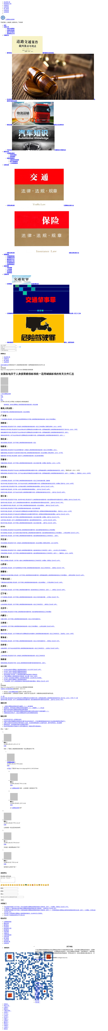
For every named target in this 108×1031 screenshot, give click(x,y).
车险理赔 (9, 267)
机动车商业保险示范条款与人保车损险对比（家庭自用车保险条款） (23, 726)
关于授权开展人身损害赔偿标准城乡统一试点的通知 (15, 412)
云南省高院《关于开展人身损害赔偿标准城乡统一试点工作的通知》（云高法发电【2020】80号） (28, 626)
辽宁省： (6, 1014)
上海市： (6, 1027)
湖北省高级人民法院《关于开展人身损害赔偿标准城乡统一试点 (18, 442)
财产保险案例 (14, 161)
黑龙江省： (7, 1005)
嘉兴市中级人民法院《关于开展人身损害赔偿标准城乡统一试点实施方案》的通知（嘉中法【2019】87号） (30, 517)
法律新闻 (6, 12)
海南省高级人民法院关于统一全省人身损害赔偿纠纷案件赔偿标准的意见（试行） (23, 663)
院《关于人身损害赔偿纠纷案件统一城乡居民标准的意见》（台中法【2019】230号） (33, 520)
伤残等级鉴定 (11, 264)
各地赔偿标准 (11, 262)
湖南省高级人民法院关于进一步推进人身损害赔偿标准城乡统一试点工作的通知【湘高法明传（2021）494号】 (31, 426)
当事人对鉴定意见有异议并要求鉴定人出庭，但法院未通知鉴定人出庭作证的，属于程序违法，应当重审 (33, 723)
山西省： (6, 1007)
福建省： (37, 992)
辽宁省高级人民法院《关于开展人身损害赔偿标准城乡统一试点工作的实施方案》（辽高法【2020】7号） (30, 597)
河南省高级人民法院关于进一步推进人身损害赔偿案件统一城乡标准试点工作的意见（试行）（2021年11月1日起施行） (34, 550)
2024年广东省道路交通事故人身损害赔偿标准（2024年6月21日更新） (23, 678)
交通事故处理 (11, 257)
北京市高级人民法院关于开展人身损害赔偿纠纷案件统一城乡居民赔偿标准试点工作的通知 (26, 611)
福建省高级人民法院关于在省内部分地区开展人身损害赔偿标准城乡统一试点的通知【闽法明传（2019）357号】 (32, 452)
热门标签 (6, 8)
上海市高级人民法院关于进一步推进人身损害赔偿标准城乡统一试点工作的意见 (23, 655)
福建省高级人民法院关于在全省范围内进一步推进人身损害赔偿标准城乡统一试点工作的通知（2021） (29, 450)
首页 (2, 365)
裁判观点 (6, 925)
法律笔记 (6, 5)
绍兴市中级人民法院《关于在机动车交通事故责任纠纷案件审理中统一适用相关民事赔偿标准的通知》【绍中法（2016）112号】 (36, 511)
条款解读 (9, 272)
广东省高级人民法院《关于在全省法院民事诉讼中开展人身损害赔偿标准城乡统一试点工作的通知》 (28, 419)
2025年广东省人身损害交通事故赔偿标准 (15, 671)
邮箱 (2, 891)
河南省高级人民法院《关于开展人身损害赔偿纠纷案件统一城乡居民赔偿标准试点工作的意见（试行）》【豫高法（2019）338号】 (37, 553)
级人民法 (6, 520)
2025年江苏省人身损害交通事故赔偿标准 (15, 673)
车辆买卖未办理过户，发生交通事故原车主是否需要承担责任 (21, 712)
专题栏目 (6, 358)
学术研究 (6, 926)
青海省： (6, 1024)
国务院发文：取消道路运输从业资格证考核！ (16, 724)
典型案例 (12, 156)
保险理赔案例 (11, 158)
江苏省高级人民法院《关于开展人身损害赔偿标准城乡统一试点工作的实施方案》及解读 (25, 480)
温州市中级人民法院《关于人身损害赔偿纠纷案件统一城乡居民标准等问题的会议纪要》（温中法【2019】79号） (32, 502)
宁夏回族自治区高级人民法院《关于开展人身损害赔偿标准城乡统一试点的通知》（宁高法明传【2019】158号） (32, 582)
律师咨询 (37, 983)
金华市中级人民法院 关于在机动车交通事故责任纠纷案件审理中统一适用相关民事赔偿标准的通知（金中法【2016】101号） (35, 514)
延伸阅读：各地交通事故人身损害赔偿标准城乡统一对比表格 (21, 404)
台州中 (2, 520)
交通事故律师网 (9, 19)
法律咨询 (6, 10)
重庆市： (6, 1022)
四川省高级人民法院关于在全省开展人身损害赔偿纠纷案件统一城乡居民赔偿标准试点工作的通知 (28, 530)
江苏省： (37, 997)
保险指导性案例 (14, 160)
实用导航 (6, 7)
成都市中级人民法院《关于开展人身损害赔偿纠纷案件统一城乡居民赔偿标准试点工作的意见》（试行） (30, 535)
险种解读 (6, 930)
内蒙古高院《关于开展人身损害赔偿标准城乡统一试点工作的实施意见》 (21, 619)
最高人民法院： (39, 985)
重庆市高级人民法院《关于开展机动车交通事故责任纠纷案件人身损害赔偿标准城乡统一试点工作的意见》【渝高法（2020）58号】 (37, 633)
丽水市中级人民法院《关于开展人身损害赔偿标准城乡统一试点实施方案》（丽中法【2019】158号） (29, 523)
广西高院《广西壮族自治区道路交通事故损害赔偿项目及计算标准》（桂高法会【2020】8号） (30, 908)
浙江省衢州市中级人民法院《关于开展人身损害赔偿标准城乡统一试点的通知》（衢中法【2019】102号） (30, 505)
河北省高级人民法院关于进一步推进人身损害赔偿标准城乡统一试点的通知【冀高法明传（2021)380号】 (30, 543)
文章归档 (6, 940)
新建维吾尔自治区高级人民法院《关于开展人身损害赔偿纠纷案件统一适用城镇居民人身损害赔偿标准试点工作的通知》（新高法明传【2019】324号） (43, 575)
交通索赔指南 (11, 256)
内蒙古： (6, 1019)
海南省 (6, 1029)
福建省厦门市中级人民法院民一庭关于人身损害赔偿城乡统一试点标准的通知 (22, 455)
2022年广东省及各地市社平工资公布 (14, 915)
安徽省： (37, 994)
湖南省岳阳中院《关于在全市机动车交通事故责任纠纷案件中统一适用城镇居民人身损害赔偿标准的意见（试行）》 (33, 435)
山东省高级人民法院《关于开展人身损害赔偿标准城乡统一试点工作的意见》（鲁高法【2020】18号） (29, 604)
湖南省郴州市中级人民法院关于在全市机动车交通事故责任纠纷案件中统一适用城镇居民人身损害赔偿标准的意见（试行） (35, 432)
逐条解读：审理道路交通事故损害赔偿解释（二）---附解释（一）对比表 (24, 708)
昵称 (2, 888)
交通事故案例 (11, 153)
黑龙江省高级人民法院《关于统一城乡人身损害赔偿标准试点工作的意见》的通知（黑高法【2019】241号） (31, 560)
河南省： (6, 1004)
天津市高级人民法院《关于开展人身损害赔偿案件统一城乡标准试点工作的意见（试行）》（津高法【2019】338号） (33, 589)
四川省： (37, 1000)
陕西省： (37, 995)
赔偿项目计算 (7, 3)
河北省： (37, 1002)
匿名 (9, 768)
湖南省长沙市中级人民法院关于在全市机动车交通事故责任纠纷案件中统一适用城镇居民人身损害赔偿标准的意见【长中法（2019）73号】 (39, 429)
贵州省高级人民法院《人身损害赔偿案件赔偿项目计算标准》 (21, 674)
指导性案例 (13, 155)
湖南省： (37, 989)
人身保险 (9, 269)
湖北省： (37, 990)
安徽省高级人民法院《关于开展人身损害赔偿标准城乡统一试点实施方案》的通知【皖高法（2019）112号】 (31, 463)
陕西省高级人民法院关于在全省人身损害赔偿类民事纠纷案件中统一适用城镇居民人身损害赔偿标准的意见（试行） (33, 470)
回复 (5, 746)
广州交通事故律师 (13, 691)
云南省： (6, 1020)
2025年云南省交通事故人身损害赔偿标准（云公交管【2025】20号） (23, 669)
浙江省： (37, 999)
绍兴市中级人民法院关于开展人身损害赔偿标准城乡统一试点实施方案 (20, 508)
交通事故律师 (11, 762)
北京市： (6, 1017)
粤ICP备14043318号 (40, 959)
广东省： (37, 987)
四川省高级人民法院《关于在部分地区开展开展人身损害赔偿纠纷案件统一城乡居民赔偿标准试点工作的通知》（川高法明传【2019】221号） (40, 532)
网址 (2, 894)
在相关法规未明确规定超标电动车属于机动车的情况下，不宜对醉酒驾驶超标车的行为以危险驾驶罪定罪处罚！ (35, 721)
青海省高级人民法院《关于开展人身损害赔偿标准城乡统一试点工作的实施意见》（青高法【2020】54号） (30, 641)
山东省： (6, 1015)
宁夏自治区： (7, 1010)
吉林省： (6, 1025)
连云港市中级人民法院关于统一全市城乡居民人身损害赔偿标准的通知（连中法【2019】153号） (27, 486)
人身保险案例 (14, 163)
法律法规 (6, 936)
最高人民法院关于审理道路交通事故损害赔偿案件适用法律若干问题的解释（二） (26, 711)
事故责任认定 (11, 259)
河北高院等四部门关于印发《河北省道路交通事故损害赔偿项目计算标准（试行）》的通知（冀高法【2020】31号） (36, 906)
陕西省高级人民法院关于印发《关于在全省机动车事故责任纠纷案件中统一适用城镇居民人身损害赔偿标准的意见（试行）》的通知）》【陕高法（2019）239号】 (46, 473)
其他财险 (9, 271)
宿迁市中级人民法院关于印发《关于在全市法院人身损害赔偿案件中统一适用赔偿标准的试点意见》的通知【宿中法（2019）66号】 (37, 483)
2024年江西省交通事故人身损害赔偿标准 (15, 679)
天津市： (6, 1012)
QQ (2, 897)
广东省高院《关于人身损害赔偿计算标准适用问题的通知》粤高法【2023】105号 (26, 681)
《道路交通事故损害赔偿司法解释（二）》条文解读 (18, 706)
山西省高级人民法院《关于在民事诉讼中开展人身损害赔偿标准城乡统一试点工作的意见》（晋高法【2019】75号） (33, 567)
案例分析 (6, 923)
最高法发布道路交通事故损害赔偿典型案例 (16, 709)
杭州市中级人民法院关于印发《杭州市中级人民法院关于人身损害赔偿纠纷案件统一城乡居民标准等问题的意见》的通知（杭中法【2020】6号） (41, 499)
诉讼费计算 (7, 2)
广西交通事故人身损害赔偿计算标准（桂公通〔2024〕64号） (21, 676)
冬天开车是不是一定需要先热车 (13, 719)
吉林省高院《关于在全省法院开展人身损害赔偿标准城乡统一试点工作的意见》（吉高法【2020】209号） (30, 648)
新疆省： (6, 1009)
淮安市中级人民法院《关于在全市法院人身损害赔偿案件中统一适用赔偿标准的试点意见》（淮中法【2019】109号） (33, 492)
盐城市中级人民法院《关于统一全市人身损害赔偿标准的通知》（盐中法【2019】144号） (26, 489)
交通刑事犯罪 (7, 935)
